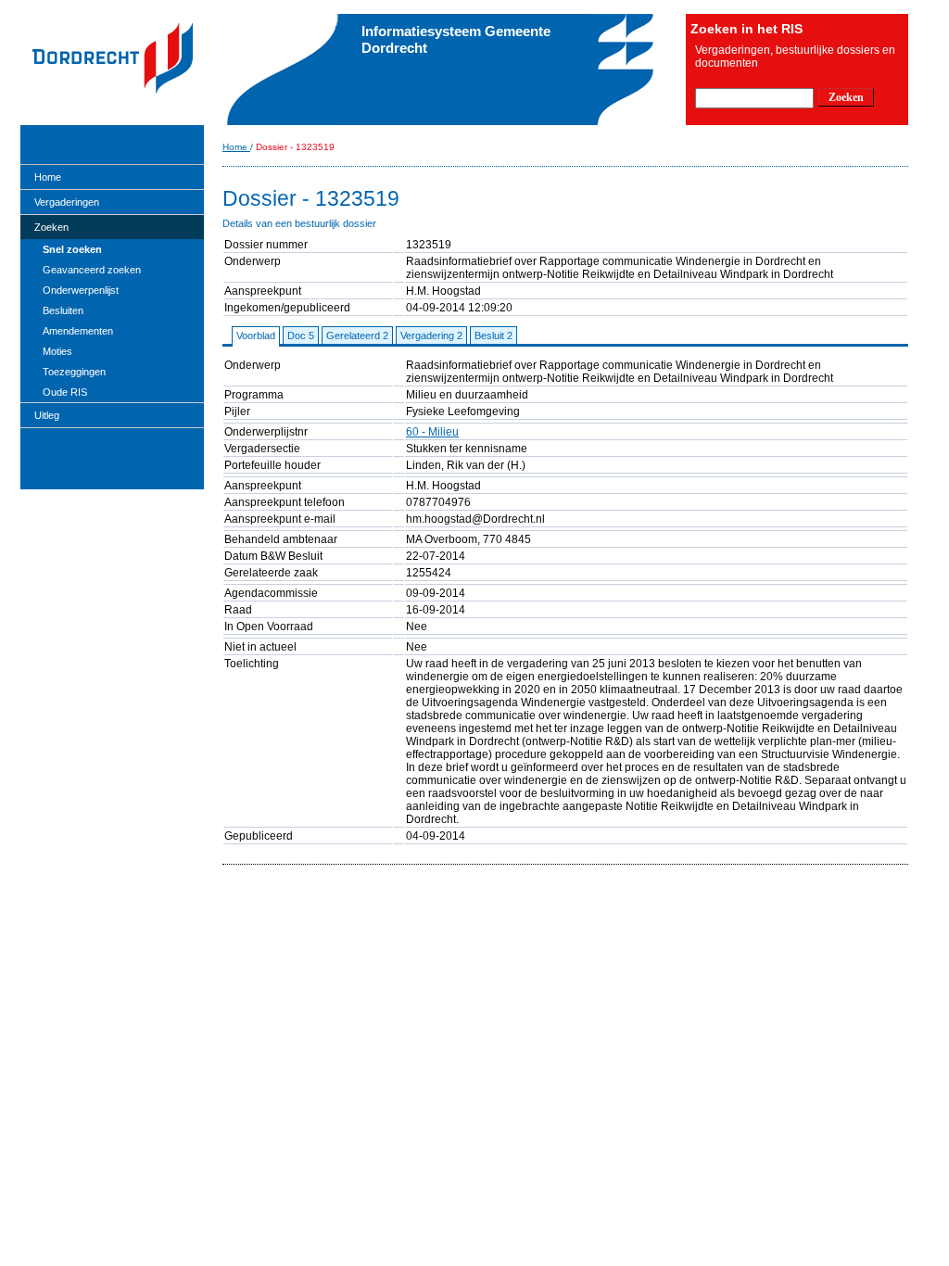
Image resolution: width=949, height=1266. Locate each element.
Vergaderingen (66, 202)
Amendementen (78, 330)
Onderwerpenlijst (81, 290)
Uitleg (46, 415)
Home (47, 177)
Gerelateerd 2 (357, 335)
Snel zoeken (72, 249)
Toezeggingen (74, 371)
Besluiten (63, 310)
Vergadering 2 (431, 335)
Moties (57, 351)
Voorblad (255, 335)
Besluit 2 (493, 335)
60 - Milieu (432, 431)
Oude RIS (65, 392)
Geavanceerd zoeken (92, 269)
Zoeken (51, 227)
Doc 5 (300, 335)
